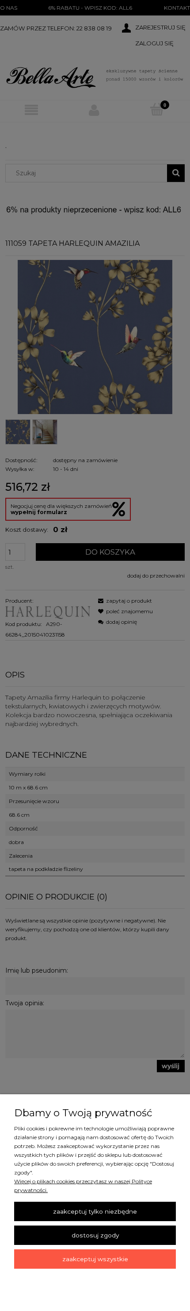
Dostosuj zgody (95, 1235)
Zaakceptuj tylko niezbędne (95, 1211)
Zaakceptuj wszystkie (95, 1259)
